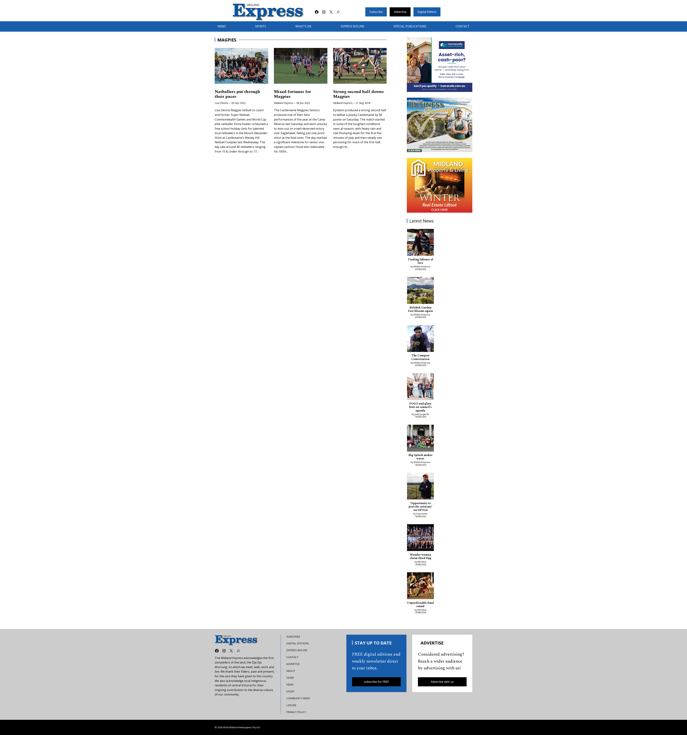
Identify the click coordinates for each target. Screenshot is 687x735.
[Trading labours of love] (420, 243)
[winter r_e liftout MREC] (439, 185)
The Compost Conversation (420, 357)
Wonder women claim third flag (420, 556)
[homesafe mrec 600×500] (439, 64)
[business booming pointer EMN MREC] (439, 125)
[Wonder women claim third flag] (420, 538)
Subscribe (376, 12)
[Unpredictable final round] (420, 586)
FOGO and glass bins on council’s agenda (420, 407)
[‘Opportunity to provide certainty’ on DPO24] (420, 487)
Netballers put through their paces (237, 94)
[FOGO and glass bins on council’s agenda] (420, 387)
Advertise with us (442, 682)
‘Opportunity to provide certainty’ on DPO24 (420, 507)
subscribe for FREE (376, 682)
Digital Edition (427, 12)
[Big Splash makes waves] (420, 439)
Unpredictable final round (420, 604)
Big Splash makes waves (420, 457)
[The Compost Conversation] (420, 339)
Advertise (400, 12)
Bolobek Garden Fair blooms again (420, 309)
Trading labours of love (420, 261)
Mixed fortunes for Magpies (292, 94)
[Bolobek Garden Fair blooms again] (420, 291)
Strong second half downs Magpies (358, 94)
